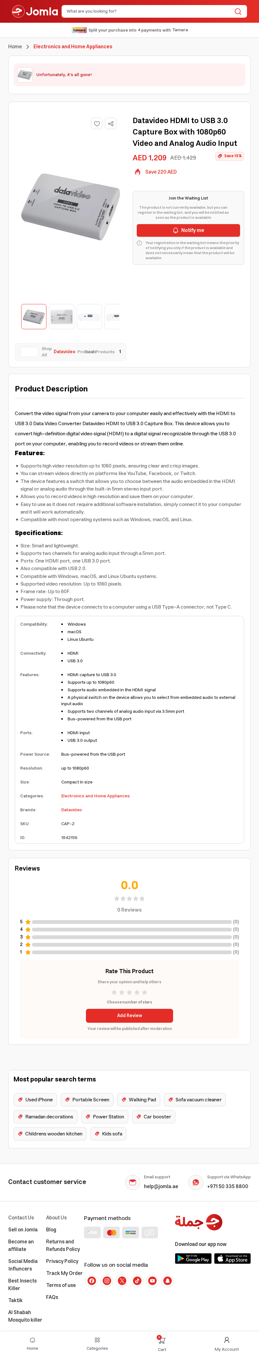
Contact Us (21, 1218)
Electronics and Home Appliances (95, 796)
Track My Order (64, 1273)
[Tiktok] (137, 1281)
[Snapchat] (167, 1281)
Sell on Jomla (23, 1230)
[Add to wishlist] (96, 123)
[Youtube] (152, 1281)
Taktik (15, 1300)
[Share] (111, 123)
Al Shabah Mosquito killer (25, 1316)
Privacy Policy (62, 1261)
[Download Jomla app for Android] (193, 1258)
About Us (56, 1218)
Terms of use (61, 1285)
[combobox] (149, 11)
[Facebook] (91, 1281)
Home (15, 46)
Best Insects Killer (22, 1284)
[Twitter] (122, 1281)
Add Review (129, 1016)
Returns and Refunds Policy (63, 1245)
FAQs (52, 1297)
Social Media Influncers (23, 1265)
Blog (51, 1230)
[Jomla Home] (35, 11)
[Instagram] (106, 1281)
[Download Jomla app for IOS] (232, 1258)
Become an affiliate (21, 1245)
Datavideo (71, 810)
